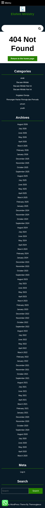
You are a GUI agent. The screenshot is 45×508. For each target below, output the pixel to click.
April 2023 (22, 296)
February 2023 (22, 305)
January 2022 (22, 361)
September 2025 (22, 172)
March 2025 (22, 197)
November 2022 (22, 318)
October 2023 (22, 271)
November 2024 (22, 215)
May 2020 (22, 447)
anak (22, 78)
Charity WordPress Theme (15, 504)
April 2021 (22, 400)
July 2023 (22, 283)
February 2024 (22, 253)
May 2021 (22, 395)
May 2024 (22, 240)
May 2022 (22, 344)
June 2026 (22, 133)
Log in (22, 472)
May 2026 (22, 137)
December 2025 (22, 159)
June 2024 (22, 236)
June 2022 (22, 339)
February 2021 (22, 408)
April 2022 (22, 348)
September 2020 (22, 430)
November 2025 (22, 163)
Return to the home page (24, 59)
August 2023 (22, 279)
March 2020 (22, 456)
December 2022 (22, 314)
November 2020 (22, 421)
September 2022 (22, 326)
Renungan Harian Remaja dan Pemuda (22, 99)
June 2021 (22, 391)
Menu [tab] (8, 2)
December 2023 (22, 262)
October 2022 (22, 322)
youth (22, 108)
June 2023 (22, 288)
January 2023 (22, 309)
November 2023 (22, 266)
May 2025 (22, 189)
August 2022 (22, 331)
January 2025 (22, 206)
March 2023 (22, 301)
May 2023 (22, 292)
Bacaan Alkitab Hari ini (22, 86)
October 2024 (22, 219)
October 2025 (22, 167)
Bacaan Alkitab (22, 82)
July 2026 (22, 128)
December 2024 (22, 210)
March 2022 (22, 352)
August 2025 (22, 176)
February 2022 (22, 357)
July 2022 (22, 335)
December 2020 (22, 417)
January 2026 (22, 154)
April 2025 (22, 193)
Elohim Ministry (22, 14)
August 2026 (22, 124)
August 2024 (22, 228)
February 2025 (22, 202)
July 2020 (22, 438)
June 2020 (22, 443)
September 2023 (22, 275)
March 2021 (22, 404)
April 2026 (22, 141)
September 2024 (22, 223)
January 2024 (22, 258)
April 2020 (22, 451)
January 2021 (22, 413)
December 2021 (22, 365)
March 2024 (22, 249)
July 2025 (22, 180)
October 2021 (22, 374)
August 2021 (22, 382)
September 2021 (22, 378)
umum (22, 104)
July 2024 (22, 232)
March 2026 (22, 146)
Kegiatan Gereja (22, 95)
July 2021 (22, 387)
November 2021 (22, 370)
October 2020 (22, 426)
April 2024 (22, 245)
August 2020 (22, 434)
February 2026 (22, 150)
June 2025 (22, 185)
